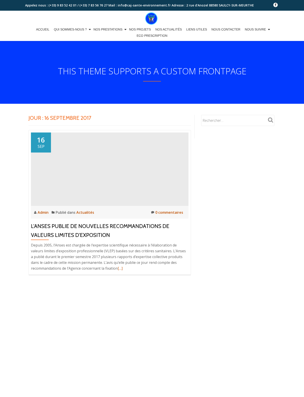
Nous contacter (225, 29)
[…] (120, 268)
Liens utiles (196, 29)
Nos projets (140, 29)
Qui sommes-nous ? (70, 29)
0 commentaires (169, 212)
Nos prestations (107, 29)
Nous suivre (255, 29)
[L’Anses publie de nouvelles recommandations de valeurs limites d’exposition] (109, 168)
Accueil (42, 29)
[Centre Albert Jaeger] (152, 18)
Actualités (85, 212)
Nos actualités (168, 29)
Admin (43, 212)
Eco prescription (152, 35)
